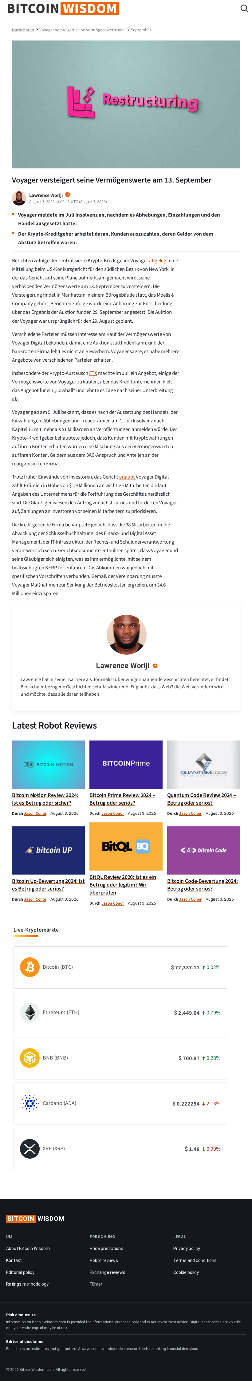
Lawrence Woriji (122, 665)
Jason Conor (35, 813)
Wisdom (36, 1218)
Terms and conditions (195, 1260)
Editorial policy (20, 1272)
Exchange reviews (107, 1272)
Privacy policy (186, 1248)
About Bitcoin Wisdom (28, 1248)
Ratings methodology (27, 1284)
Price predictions (106, 1248)
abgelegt (159, 260)
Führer (96, 1284)
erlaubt (127, 477)
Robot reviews (104, 1260)
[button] (244, 9)
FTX (93, 373)
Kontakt (14, 1260)
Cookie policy (186, 1272)
